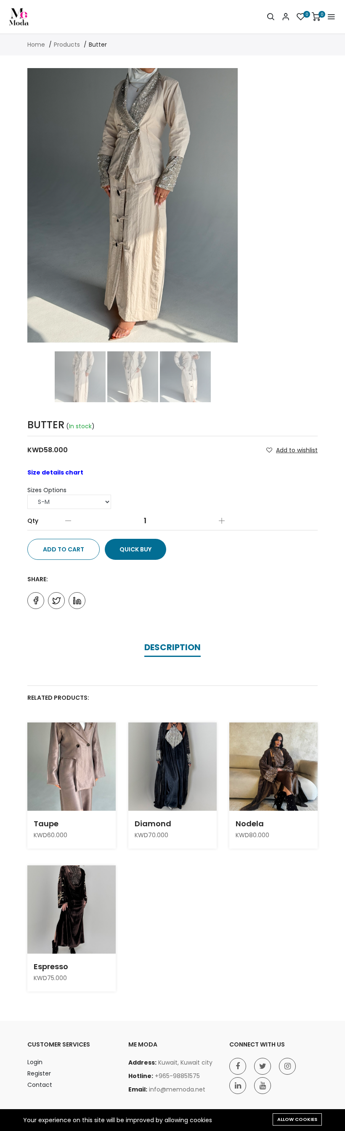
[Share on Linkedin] (77, 600)
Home (36, 44)
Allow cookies (297, 1119)
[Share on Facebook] (35, 600)
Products (67, 44)
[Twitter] (262, 1066)
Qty (32, 521)
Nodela (250, 823)
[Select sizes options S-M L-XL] (69, 502)
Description (172, 647)
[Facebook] (237, 1066)
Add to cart (63, 549)
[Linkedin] (237, 1085)
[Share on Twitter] (56, 600)
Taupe (46, 823)
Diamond (153, 823)
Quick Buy (135, 549)
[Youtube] (262, 1085)
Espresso (51, 966)
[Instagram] (287, 1066)
